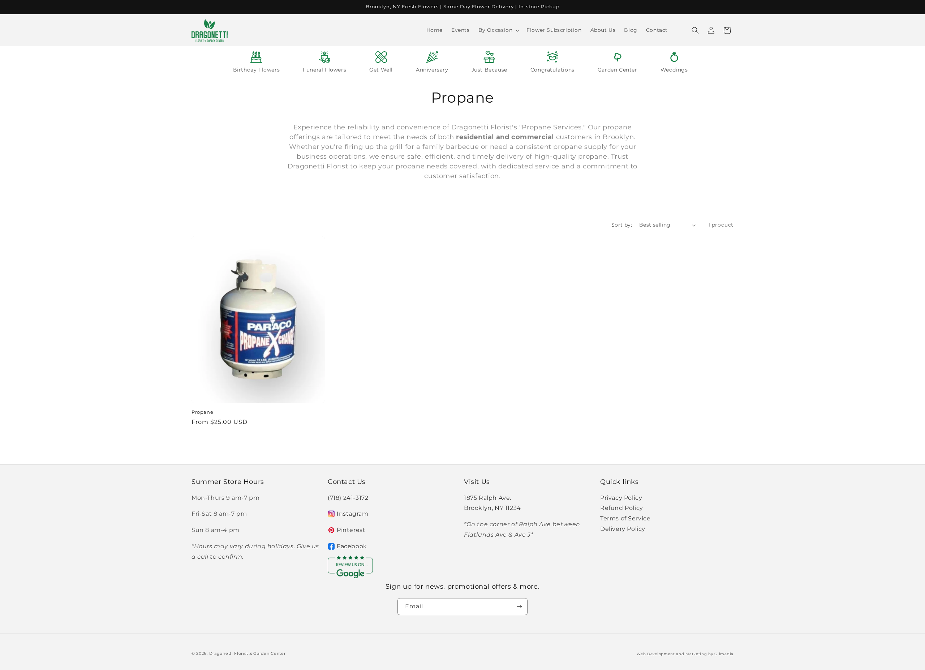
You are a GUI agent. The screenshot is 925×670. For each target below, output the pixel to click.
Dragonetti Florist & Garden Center (247, 653)
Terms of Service (625, 518)
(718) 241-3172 (348, 497)
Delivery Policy (622, 528)
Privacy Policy (621, 497)
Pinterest (351, 530)
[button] (498, 30)
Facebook (352, 546)
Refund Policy (621, 507)
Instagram (352, 513)
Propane (202, 412)
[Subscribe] (519, 606)
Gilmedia (723, 654)
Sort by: (621, 225)
